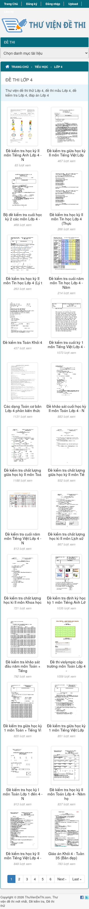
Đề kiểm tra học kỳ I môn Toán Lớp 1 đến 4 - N (22, 794)
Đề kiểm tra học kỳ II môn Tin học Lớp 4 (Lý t (22, 280)
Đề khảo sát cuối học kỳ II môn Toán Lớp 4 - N (66, 408)
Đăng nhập (53, 4)
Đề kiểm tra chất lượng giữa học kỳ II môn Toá (22, 472)
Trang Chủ (11, 4)
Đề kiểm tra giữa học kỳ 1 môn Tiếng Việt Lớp (66, 727)
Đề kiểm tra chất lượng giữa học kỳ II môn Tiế (66, 472)
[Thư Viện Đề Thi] (44, 22)
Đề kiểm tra (36, 901)
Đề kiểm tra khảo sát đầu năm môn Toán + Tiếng (22, 666)
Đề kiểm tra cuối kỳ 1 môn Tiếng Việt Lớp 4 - (66, 344)
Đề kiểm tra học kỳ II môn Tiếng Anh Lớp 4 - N (23, 155)
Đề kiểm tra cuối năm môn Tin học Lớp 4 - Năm (66, 283)
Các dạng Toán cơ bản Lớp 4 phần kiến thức (23, 408)
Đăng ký (31, 4)
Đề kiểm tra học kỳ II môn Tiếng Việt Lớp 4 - (22, 855)
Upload (73, 4)
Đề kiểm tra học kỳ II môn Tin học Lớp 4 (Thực (66, 219)
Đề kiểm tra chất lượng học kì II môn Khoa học (23, 600)
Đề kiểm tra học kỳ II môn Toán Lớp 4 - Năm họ (66, 794)
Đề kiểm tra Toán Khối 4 (22, 342)
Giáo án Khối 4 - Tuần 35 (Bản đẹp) (66, 855)
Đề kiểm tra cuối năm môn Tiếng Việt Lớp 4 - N (22, 538)
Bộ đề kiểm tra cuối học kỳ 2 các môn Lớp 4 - (22, 216)
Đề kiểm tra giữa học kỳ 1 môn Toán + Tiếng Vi (22, 727)
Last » (77, 879)
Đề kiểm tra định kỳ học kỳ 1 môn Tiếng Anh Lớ (66, 600)
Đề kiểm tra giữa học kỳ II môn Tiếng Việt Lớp (66, 152)
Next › (61, 879)
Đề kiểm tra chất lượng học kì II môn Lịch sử (66, 536)
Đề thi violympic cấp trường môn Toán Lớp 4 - (66, 666)
